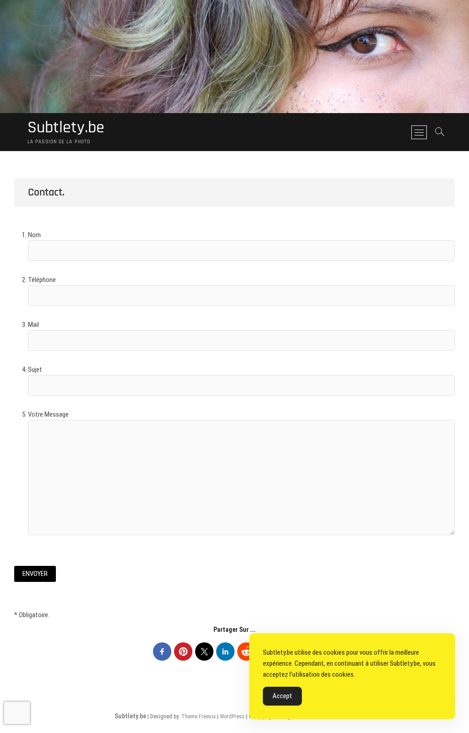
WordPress (232, 716)
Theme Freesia (198, 716)
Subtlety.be (65, 128)
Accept (282, 696)
